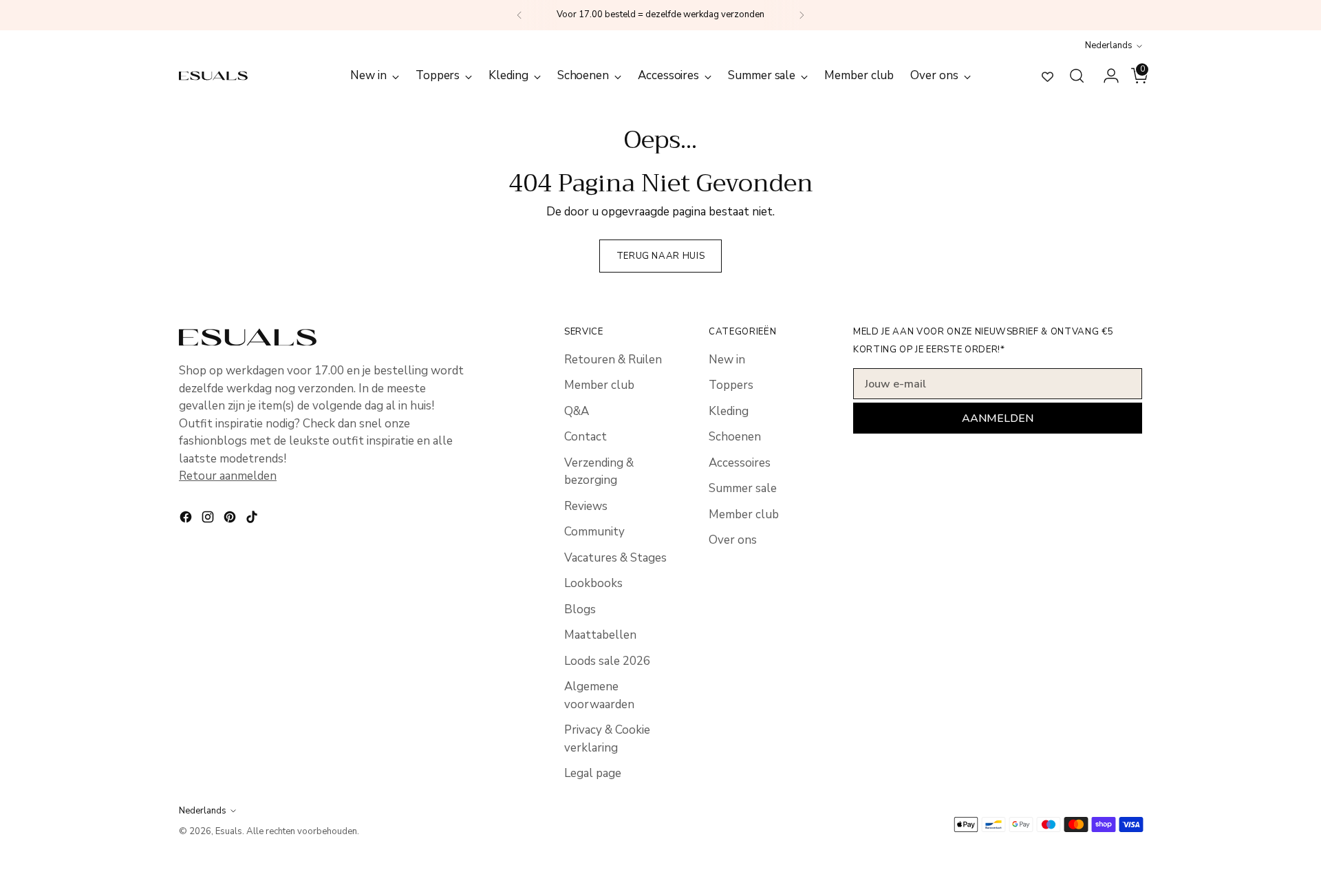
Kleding (729, 411)
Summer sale (743, 488)
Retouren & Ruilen (613, 360)
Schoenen (735, 437)
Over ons (733, 540)
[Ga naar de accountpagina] (1105, 75)
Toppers (731, 385)
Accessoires (740, 463)
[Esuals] (213, 75)
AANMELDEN (997, 418)
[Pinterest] (231, 519)
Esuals (228, 831)
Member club (599, 385)
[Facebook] (187, 519)
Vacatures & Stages (615, 558)
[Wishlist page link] (1047, 76)
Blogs (580, 609)
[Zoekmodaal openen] (1077, 75)
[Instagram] (209, 519)
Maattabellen (600, 635)
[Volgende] (801, 15)
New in (727, 360)
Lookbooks (593, 583)
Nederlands (1108, 45)
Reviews (586, 506)
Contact (585, 437)
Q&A (576, 411)
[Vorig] (519, 15)
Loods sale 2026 (607, 661)
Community (594, 532)
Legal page (592, 773)
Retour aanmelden (228, 476)
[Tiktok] (253, 519)
